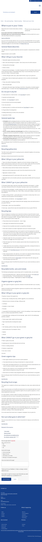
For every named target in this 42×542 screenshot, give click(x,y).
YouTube (2, 514)
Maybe (4, 445)
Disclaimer (23, 524)
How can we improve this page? (7, 460)
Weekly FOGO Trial (25, 43)
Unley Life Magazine (25, 513)
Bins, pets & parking (9, 21)
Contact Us (9, 475)
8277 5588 (28, 276)
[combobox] (35, 1)
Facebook (2, 513)
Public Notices (24, 517)
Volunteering (3, 527)
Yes (3, 444)
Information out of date (7, 455)
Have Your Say (3, 525)
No (3, 447)
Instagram (3, 516)
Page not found (6, 454)
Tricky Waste (22, 94)
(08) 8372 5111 (3, 498)
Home (2, 21)
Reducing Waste (7, 433)
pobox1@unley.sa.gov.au (5, 501)
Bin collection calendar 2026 (11, 437)
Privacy (23, 525)
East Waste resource (15, 250)
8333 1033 (30, 277)
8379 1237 (37, 274)
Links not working (6, 452)
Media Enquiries (24, 516)
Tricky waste (6, 431)
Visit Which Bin (4, 146)
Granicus (40, 536)
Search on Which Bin (5, 38)
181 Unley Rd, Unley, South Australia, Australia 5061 (9, 493)
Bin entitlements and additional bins (11, 435)
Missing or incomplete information (10, 457)
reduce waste (18, 257)
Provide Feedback (4, 528)
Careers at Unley (4, 524)
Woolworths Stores (24, 88)
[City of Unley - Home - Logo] (5, 5)
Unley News (24, 514)
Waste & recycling (18, 21)
